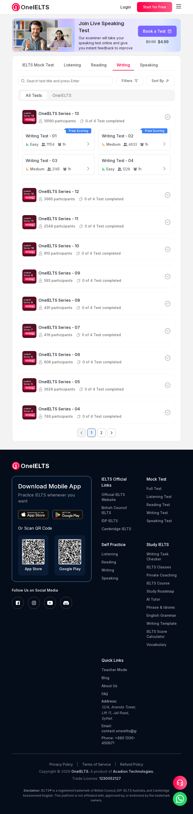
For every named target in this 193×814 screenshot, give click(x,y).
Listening (72, 64)
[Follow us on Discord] (66, 603)
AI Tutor (153, 599)
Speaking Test (159, 521)
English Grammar (161, 615)
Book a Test (154, 31)
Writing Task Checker (158, 556)
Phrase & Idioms (161, 607)
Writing (123, 64)
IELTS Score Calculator (157, 634)
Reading (99, 64)
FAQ (105, 694)
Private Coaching (162, 575)
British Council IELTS (114, 510)
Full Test (154, 488)
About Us (109, 686)
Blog (105, 678)
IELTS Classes (159, 567)
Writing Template (162, 623)
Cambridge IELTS (116, 529)
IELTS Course (158, 583)
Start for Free (154, 7)
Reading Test (158, 504)
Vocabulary (156, 644)
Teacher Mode (114, 670)
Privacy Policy (61, 764)
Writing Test (157, 513)
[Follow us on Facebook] (18, 603)
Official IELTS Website (113, 497)
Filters (127, 81)
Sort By (158, 81)
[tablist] (96, 95)
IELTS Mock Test (38, 64)
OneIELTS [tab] (62, 95)
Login (125, 7)
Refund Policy (131, 764)
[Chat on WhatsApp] (180, 799)
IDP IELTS (110, 521)
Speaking (149, 64)
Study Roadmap (160, 591)
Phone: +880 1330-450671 (118, 740)
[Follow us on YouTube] (50, 603)
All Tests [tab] (34, 95)
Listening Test (159, 496)
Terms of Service (96, 764)
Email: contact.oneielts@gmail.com (119, 728)
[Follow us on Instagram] (34, 603)
